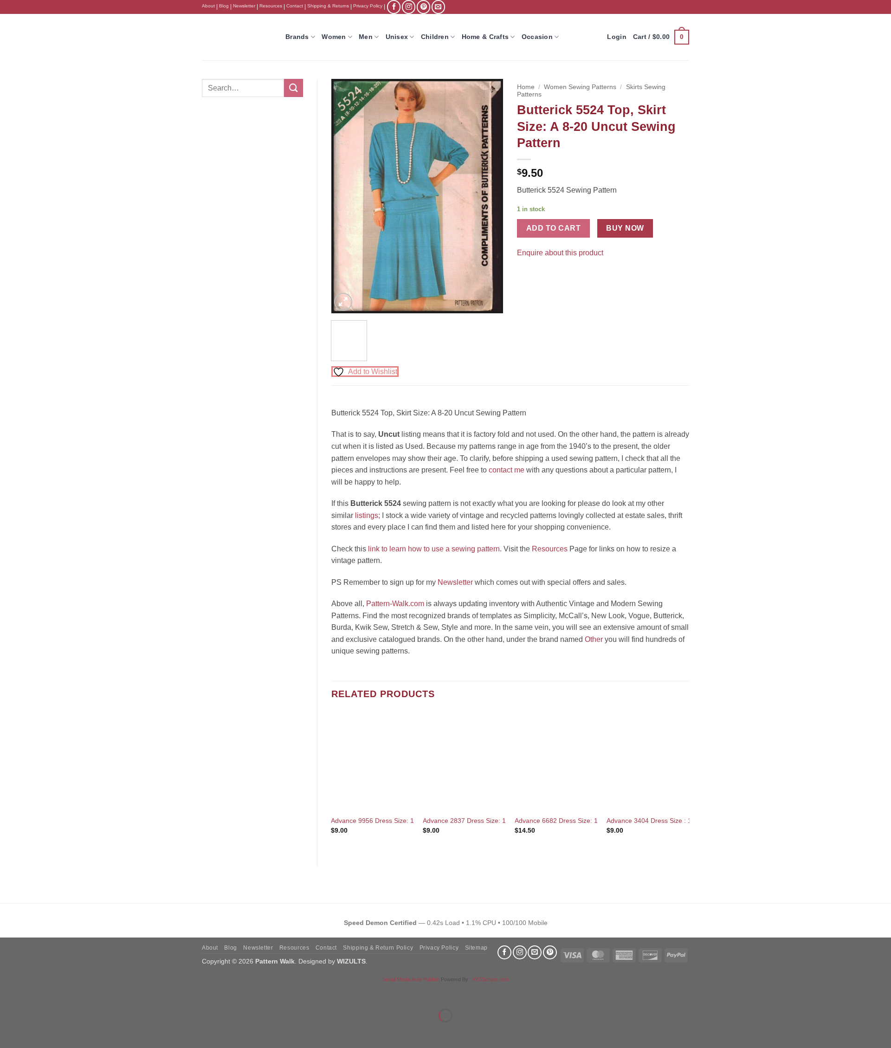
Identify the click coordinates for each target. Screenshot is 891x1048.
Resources (270, 5)
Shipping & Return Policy (378, 947)
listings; (367, 515)
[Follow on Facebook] (393, 6)
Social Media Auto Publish (410, 979)
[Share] (63, 992)
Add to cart (553, 228)
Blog (224, 5)
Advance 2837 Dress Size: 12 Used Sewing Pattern (498, 820)
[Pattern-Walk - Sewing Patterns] (236, 37)
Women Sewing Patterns (580, 87)
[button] (661, 37)
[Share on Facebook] (525, 276)
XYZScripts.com (490, 979)
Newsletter (244, 5)
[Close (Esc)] (91, 992)
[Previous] (346, 196)
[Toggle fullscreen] (36, 992)
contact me (506, 470)
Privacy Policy (367, 5)
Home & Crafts (485, 36)
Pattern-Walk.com (395, 604)
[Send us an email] (438, 6)
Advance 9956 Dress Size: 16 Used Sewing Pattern (406, 820)
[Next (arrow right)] (36, 1031)
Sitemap (476, 947)
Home (526, 87)
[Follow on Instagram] (408, 6)
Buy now (625, 228)
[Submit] (293, 88)
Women (334, 36)
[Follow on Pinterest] (423, 6)
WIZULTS (351, 961)
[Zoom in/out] (9, 992)
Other (594, 639)
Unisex (397, 36)
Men (366, 36)
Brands (297, 36)
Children (435, 36)
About (208, 5)
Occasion (537, 36)
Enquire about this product (560, 253)
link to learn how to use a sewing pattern (434, 549)
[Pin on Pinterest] (542, 276)
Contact (294, 5)
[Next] (488, 196)
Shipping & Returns (328, 5)
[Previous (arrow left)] (9, 1031)
